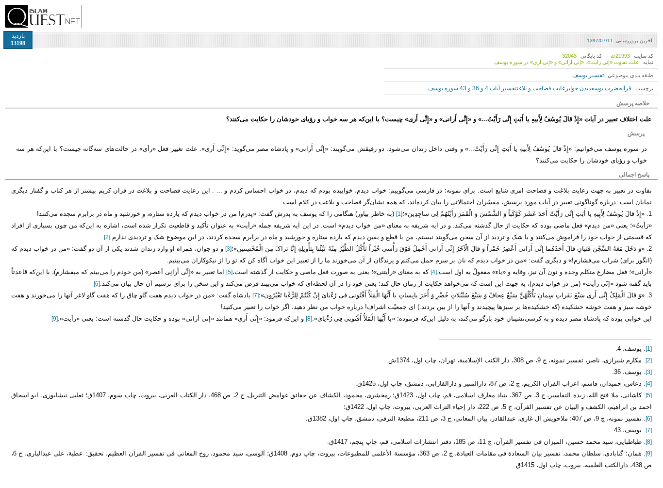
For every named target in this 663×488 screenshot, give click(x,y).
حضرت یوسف (606, 88)
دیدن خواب (580, 88)
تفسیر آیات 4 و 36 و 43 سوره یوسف (472, 88)
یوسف (579, 75)
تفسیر (596, 75)
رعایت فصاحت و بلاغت (543, 88)
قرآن (626, 88)
